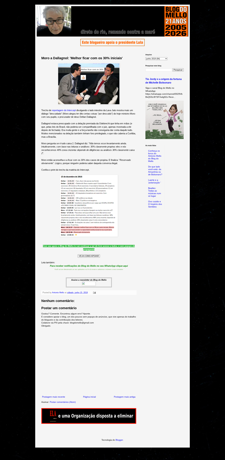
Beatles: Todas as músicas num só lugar (154, 192)
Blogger (119, 440)
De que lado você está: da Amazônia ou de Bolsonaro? (155, 170)
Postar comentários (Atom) (63, 402)
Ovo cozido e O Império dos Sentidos (155, 204)
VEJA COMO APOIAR (89, 256)
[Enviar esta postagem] (94, 293)
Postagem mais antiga (124, 397)
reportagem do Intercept (64, 110)
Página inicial (89, 397)
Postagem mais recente (53, 397)
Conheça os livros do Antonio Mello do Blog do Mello (154, 156)
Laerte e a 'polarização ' (154, 181)
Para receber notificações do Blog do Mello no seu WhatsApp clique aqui (89, 266)
